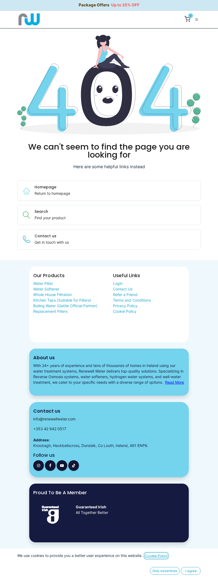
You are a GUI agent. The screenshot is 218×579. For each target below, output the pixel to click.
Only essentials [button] (164, 571)
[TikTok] (73, 465)
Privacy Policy (125, 305)
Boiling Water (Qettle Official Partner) (65, 305)
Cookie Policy (124, 311)
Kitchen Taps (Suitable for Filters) (62, 300)
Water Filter (43, 283)
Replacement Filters (50, 311)
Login (118, 283)
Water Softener (46, 289)
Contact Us (122, 289)
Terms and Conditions (132, 300)
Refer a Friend (125, 294)
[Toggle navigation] (196, 19)
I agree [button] (191, 571)
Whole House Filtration (52, 294)
